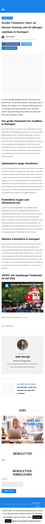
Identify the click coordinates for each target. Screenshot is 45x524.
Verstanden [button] (37, 517)
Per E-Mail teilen (10, 48)
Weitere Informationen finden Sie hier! (26, 521)
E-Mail (5, 479)
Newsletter (36, 503)
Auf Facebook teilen (12, 44)
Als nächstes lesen (26, 384)
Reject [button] (8, 521)
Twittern (27, 44)
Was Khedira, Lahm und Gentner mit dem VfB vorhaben (26, 390)
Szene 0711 (7, 18)
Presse (38, 507)
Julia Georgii (9, 37)
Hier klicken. (24, 317)
